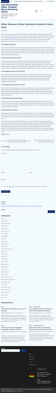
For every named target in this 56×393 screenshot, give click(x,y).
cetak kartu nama (5, 231)
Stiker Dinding (4, 254)
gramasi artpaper (5, 243)
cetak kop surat (4, 233)
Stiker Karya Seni (5, 264)
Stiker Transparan (5, 292)
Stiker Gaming (4, 259)
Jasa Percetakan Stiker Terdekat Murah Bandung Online (9, 8)
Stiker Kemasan (4, 266)
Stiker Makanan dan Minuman (8, 279)
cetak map (3, 238)
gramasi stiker (4, 246)
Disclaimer (31, 359)
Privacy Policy (32, 364)
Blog (8, 134)
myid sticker (31, 206)
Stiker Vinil (3, 297)
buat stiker (11, 206)
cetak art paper (4, 225)
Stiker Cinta (4, 251)
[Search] (41, 11)
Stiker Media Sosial (5, 282)
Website (3, 179)
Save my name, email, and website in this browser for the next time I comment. (25, 186)
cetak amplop (4, 220)
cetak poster (4, 241)
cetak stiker (4, 206)
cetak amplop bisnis (5, 223)
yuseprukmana (5, 331)
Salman (5, 30)
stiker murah (38, 206)
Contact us (31, 356)
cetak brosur (4, 228)
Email (31, 172)
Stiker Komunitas (5, 271)
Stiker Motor (4, 284)
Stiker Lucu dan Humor (6, 277)
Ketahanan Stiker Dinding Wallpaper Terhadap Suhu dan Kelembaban (21, 1)
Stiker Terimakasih (5, 289)
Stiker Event (4, 256)
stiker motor (24, 206)
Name (3, 172)
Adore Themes (19, 391)
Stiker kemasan (9, 37)
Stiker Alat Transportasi (6, 248)
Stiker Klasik (4, 269)
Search (3, 209)
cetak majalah (4, 236)
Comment (4, 153)
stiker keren (17, 206)
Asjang (3, 312)
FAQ (30, 362)
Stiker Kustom (4, 274)
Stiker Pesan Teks (5, 287)
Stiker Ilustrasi (4, 261)
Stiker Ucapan (4, 294)
